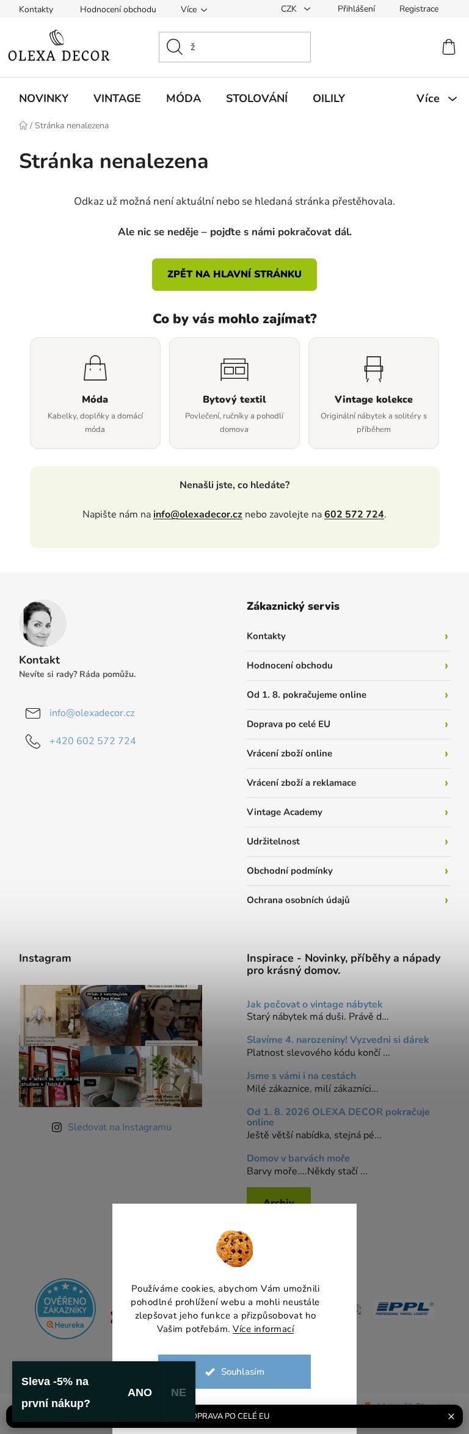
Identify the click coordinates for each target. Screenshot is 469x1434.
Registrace (414, 9)
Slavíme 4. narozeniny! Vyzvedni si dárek (333, 1040)
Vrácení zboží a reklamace (297, 783)
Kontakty (31, 9)
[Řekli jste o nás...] (61, 1308)
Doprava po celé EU (284, 724)
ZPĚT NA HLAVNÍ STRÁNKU (230, 274)
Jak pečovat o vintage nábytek (310, 1005)
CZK (285, 9)
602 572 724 (350, 514)
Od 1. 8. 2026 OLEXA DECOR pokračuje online (334, 1118)
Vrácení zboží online (285, 753)
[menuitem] (39, 98)
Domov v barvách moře (294, 1159)
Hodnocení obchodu (113, 9)
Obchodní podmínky (285, 871)
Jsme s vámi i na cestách (297, 1076)
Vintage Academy (280, 812)
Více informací (258, 1329)
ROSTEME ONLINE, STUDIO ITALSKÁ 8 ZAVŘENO (222, 1416)
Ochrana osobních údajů (294, 900)
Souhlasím (238, 1372)
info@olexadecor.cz (193, 514)
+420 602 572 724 (88, 741)
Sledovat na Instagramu (115, 1127)
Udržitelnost (269, 841)
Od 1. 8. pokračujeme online (302, 695)
